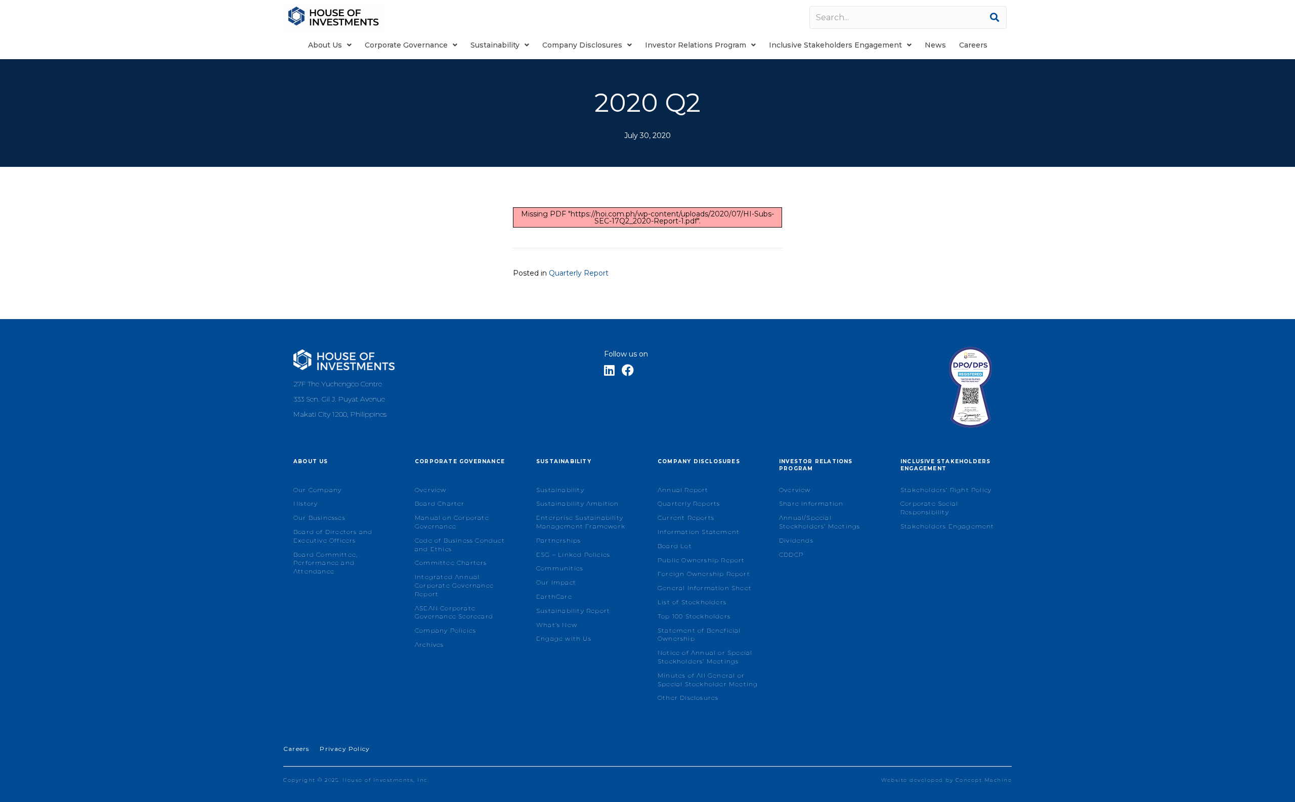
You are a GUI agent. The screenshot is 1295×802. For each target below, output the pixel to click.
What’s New (556, 625)
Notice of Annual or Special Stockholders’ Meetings (705, 657)
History (305, 503)
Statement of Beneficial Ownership (699, 635)
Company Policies (445, 630)
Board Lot (675, 546)
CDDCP (791, 554)
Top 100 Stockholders (694, 616)
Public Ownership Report (701, 560)
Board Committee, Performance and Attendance (325, 563)
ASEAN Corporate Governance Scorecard (454, 612)
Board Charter (440, 503)
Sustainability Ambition (577, 503)
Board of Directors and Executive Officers (332, 536)
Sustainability (560, 490)
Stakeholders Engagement (947, 526)
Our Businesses (319, 517)
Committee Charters (451, 562)
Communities (559, 568)
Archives (429, 644)
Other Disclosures (688, 697)
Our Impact (556, 582)
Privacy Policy (345, 748)
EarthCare (554, 596)
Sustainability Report (573, 610)
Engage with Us (563, 638)
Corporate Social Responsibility (929, 508)
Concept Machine (984, 780)
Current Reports (686, 517)
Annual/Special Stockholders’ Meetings (819, 522)
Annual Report (683, 490)
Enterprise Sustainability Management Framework (580, 522)
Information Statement (699, 532)
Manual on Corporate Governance (452, 522)
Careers (296, 748)
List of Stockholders (692, 602)
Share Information (811, 503)
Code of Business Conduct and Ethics (460, 545)
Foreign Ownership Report (704, 573)
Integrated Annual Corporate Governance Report (454, 585)
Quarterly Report (579, 273)
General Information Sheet (705, 588)
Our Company (317, 490)
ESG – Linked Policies (573, 554)
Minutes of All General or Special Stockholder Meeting (708, 680)
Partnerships (558, 540)
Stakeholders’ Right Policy (945, 490)
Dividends (796, 540)
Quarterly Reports (689, 503)
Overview (431, 490)
